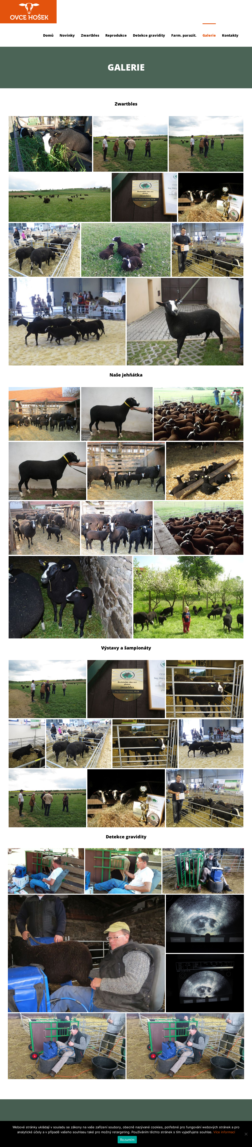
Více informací (224, 1132)
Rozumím (127, 1140)
